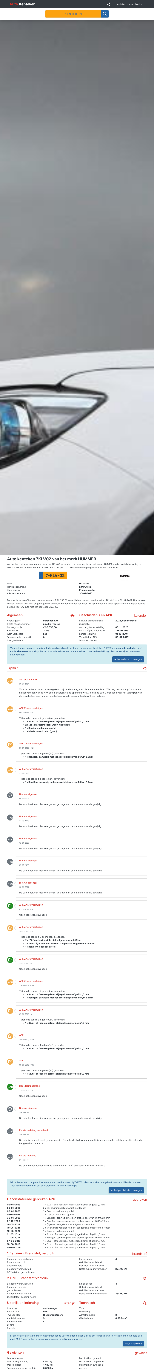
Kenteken (22, 4)
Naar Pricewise (133, 1343)
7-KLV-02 (55, 575)
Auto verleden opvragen (128, 659)
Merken (139, 4)
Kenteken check (124, 4)
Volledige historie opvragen (126, 1190)
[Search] (105, 14)
